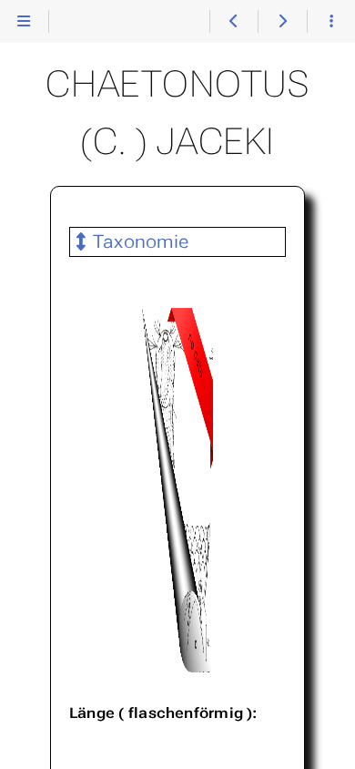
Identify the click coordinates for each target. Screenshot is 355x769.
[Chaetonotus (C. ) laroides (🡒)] (282, 22)
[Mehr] (331, 22)
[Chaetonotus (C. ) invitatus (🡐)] (233, 22)
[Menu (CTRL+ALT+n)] (24, 22)
